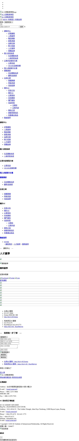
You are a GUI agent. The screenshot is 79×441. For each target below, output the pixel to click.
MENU (5, 19)
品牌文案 (11, 43)
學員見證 (11, 83)
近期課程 (11, 33)
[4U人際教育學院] (7, 14)
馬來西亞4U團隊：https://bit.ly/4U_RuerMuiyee (20, 364)
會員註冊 (18, 19)
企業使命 (11, 95)
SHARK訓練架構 (14, 66)
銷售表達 (11, 41)
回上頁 (2, 372)
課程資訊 (8, 244)
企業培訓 (11, 63)
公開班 (14, 105)
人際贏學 (11, 36)
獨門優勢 (11, 100)
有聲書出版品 (13, 115)
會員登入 (11, 19)
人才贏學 (11, 48)
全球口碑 (7, 78)
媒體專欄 (11, 80)
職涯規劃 (11, 38)
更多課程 (3, 280)
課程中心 (7, 31)
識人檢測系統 (9, 53)
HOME (6, 242)
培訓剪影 (11, 103)
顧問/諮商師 (12, 75)
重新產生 (3, 355)
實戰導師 (7, 71)
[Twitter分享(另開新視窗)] (11, 278)
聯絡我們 (7, 118)
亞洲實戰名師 (13, 73)
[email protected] (11, 389)
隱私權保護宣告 (6, 377)
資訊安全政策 (17, 377)
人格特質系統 (13, 58)
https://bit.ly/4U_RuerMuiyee (13, 326)
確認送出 (3, 357)
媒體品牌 (11, 51)
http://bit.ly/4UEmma (11, 317)
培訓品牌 (11, 85)
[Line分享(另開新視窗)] (17, 278)
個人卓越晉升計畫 (10, 68)
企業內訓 (15, 108)
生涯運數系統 (13, 56)
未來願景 (11, 98)
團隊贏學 (25, 244)
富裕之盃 (11, 110)
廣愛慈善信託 (13, 113)
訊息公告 (11, 90)
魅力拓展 (11, 46)
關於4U (6, 88)
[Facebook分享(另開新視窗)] (4, 278)
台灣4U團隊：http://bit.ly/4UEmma (16, 361)
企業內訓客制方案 (10, 61)
